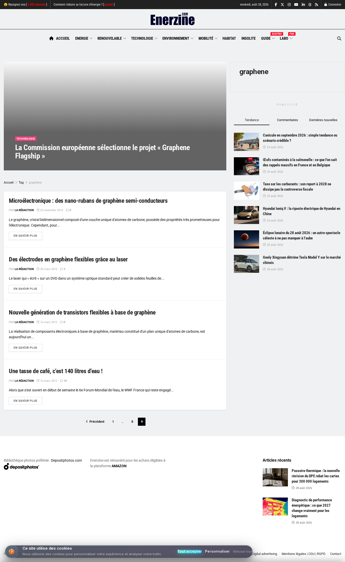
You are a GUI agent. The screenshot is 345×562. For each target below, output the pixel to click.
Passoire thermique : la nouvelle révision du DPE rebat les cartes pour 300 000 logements (316, 476)
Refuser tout (242, 551)
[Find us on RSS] (316, 4)
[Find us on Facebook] (276, 4)
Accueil (63, 38)
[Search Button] (339, 38)
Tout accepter (189, 551)
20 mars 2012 (48, 269)
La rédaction (30, 166)
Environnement (175, 38)
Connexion (334, 4)
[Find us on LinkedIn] (303, 4)
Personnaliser (217, 551)
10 (65, 381)
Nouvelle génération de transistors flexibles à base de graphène (82, 312)
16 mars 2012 (48, 322)
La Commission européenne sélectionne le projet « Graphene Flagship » (102, 151)
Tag (21, 182)
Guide (267, 38)
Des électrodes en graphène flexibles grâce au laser (68, 259)
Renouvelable (109, 38)
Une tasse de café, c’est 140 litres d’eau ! (55, 371)
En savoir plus (28, 235)
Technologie (142, 38)
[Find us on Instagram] (289, 4)
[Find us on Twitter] (282, 4)
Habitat (229, 38)
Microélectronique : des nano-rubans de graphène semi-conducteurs (88, 200)
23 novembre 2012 (51, 210)
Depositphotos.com (66, 460)
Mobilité (206, 38)
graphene (35, 182)
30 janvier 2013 (55, 166)
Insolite (248, 38)
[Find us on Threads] (309, 4)
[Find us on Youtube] (296, 4)
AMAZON (119, 466)
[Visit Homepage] (172, 19)
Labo (286, 38)
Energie (81, 38)
